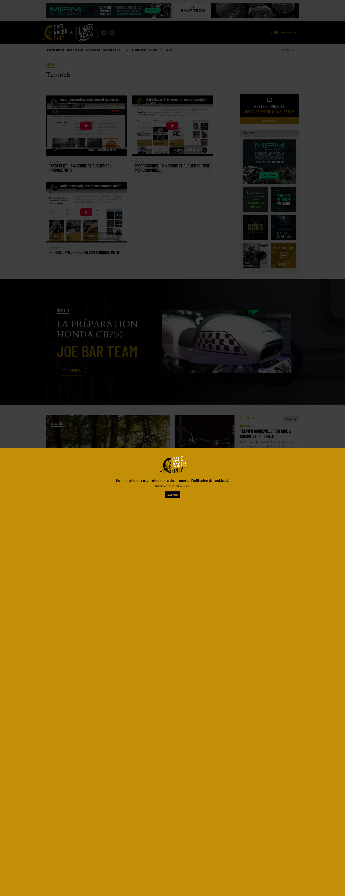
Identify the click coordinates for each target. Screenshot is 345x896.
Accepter (172, 494)
